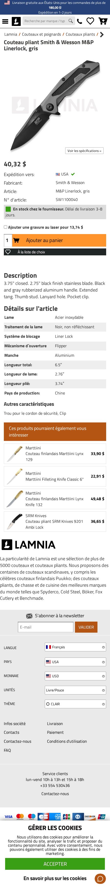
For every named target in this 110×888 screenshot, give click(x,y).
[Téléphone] (79, 21)
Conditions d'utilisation (67, 741)
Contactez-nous (17, 741)
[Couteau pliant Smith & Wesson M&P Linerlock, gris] (55, 105)
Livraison (55, 723)
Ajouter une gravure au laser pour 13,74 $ (45, 227)
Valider (86, 627)
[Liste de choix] (90, 21)
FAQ (7, 750)
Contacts (11, 732)
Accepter (55, 864)
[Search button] (71, 21)
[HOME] (16, 21)
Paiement (55, 732)
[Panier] (103, 21)
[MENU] (5, 21)
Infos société (15, 723)
